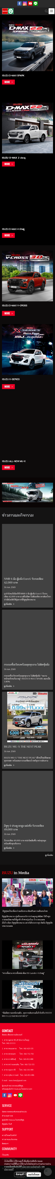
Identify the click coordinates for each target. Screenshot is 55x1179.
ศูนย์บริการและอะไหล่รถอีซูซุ (13, 1120)
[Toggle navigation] (51, 11)
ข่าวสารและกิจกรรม (9, 1139)
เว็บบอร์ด (5, 1155)
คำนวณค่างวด (7, 1116)
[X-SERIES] (8, 386)
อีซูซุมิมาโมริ (7, 1124)
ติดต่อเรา (5, 1144)
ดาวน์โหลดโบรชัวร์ (9, 1135)
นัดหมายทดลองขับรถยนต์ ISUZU (14, 1112)
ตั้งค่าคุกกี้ (19, 1174)
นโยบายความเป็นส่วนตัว (31, 1166)
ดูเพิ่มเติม (8, 604)
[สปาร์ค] (8, 82)
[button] (45, 11)
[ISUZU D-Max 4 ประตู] (8, 235)
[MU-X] (8, 467)
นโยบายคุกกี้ (8, 1169)
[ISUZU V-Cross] (8, 315)
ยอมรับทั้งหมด (33, 1174)
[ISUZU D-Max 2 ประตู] (8, 164)
